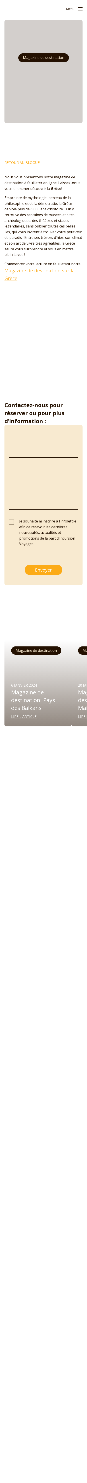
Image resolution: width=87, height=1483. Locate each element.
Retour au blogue (22, 162)
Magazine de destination (43, 57)
